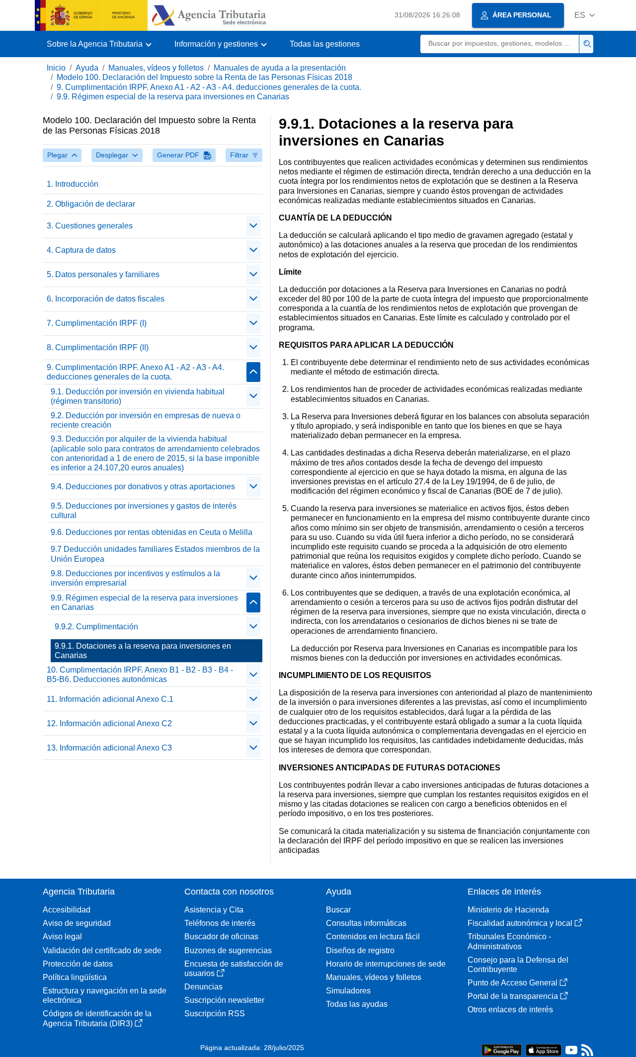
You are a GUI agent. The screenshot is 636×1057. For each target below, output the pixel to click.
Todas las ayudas (357, 1004)
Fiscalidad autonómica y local (520, 923)
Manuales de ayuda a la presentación (280, 68)
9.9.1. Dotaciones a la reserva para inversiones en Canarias (143, 651)
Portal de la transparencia (513, 996)
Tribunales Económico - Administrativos (509, 941)
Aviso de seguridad (77, 923)
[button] (584, 15)
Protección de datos (78, 964)
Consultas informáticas (366, 923)
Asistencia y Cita (213, 910)
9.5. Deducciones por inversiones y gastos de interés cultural (144, 511)
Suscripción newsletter (224, 1000)
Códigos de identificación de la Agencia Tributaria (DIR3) (97, 1018)
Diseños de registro (360, 950)
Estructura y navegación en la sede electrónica (104, 995)
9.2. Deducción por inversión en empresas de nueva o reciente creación (145, 420)
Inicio (56, 68)
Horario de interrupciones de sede (386, 964)
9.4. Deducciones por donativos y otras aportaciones (143, 486)
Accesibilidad (66, 910)
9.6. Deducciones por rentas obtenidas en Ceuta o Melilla (151, 532)
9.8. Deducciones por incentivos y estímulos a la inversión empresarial (135, 578)
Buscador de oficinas (221, 936)
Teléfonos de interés (219, 923)
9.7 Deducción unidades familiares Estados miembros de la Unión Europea (155, 554)
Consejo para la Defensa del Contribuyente (518, 965)
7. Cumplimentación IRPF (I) (97, 323)
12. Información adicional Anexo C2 (109, 723)
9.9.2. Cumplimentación (96, 626)
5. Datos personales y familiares (103, 274)
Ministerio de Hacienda (508, 910)
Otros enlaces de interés (510, 1009)
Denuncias (203, 986)
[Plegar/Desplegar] (253, 226)
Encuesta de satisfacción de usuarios (233, 969)
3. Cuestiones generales (90, 226)
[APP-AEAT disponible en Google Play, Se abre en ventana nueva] (501, 1049)
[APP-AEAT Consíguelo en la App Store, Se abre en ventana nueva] (543, 1049)
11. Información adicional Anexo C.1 (110, 699)
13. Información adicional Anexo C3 (109, 748)
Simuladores (348, 990)
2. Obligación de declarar (91, 204)
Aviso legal (62, 936)
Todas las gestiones (325, 44)
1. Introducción (72, 184)
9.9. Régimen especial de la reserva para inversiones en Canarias (173, 96)
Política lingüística (75, 977)
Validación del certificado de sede (102, 950)
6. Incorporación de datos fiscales (105, 299)
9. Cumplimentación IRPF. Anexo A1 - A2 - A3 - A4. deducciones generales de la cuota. (209, 87)
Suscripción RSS (214, 1013)
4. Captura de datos (81, 250)
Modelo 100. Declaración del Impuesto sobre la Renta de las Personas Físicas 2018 (204, 77)
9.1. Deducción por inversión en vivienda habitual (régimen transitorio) (138, 396)
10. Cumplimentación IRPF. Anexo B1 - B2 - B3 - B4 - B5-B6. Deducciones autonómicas (140, 674)
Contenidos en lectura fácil (373, 936)
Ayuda (87, 68)
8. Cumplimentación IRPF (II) (98, 347)
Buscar (338, 910)
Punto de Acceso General (512, 983)
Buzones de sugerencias (228, 950)
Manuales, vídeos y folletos (156, 68)
